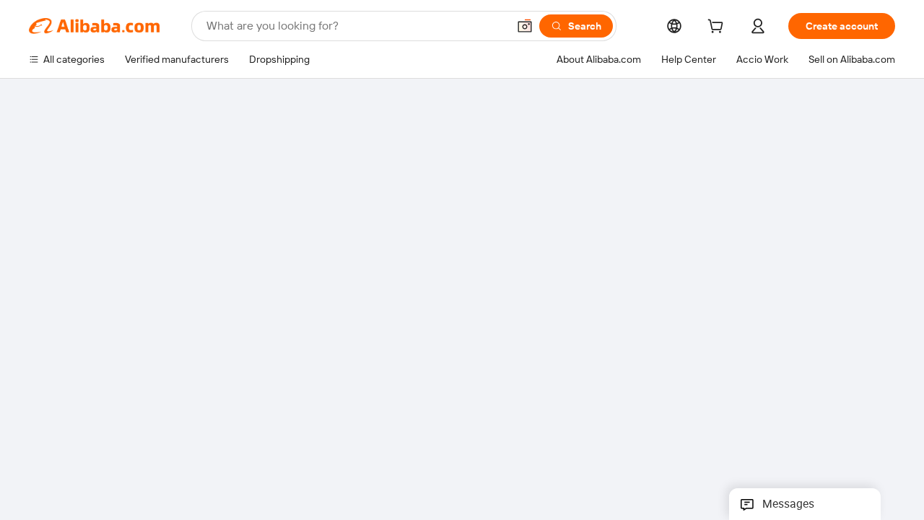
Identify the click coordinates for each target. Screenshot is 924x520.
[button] (524, 26)
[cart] (718, 28)
